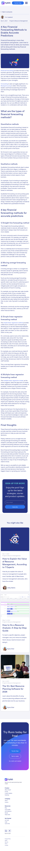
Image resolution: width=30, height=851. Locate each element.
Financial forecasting (7, 70)
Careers (6, 802)
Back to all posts (7, 12)
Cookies (6, 845)
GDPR (6, 840)
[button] (26, 3)
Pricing (6, 791)
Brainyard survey (6, 86)
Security (6, 842)
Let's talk (7, 820)
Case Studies (8, 809)
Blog (6, 808)
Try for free (17, 3)
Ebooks (6, 813)
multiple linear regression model (13, 380)
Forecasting (4, 84)
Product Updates (8, 793)
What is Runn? (8, 790)
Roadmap (7, 795)
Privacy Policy (8, 838)
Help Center (7, 814)
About (6, 800)
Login (6, 822)
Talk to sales (15, 756)
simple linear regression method (13, 323)
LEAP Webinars (8, 811)
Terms (6, 843)
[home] (6, 3)
